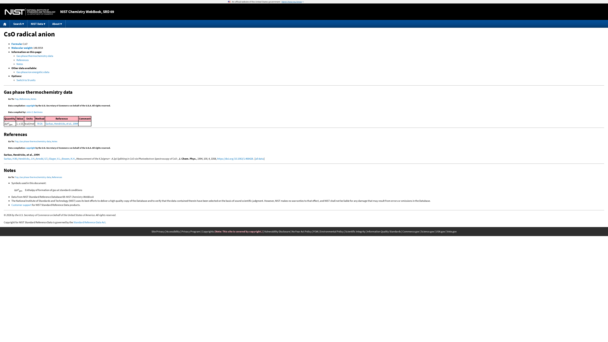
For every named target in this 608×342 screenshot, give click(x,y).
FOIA (315, 231)
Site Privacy (158, 231)
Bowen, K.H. (68, 158)
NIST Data (37, 24)
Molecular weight (21, 48)
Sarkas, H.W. (10, 158)
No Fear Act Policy (302, 231)
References (22, 60)
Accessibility (173, 231)
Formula (16, 44)
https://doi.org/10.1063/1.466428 (235, 158)
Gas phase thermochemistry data (34, 56)
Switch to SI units (25, 80)
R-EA (39, 123)
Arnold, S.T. (42, 158)
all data (259, 158)
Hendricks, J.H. (26, 158)
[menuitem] (5, 24)
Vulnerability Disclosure (277, 231)
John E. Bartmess (34, 112)
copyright (30, 105)
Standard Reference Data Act (89, 222)
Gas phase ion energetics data (32, 72)
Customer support (21, 205)
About (56, 24)
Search (17, 24)
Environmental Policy (332, 231)
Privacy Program (190, 231)
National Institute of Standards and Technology (30, 11)
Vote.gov (452, 231)
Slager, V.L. (55, 158)
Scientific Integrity (355, 231)
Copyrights (208, 231)
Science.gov (427, 231)
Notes (19, 64)
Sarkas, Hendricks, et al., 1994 (61, 123)
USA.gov (440, 231)
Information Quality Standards (384, 231)
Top (17, 99)
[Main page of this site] (5, 24)
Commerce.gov (410, 231)
